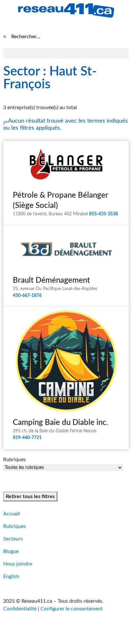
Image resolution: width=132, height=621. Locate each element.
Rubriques (14, 526)
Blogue (11, 551)
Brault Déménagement (51, 280)
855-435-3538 (103, 214)
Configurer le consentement (71, 608)
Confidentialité (20, 608)
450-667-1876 (27, 295)
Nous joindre (17, 563)
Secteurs (13, 538)
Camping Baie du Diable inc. (60, 423)
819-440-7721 (27, 438)
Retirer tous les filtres (30, 496)
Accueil (11, 513)
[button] (66, 53)
